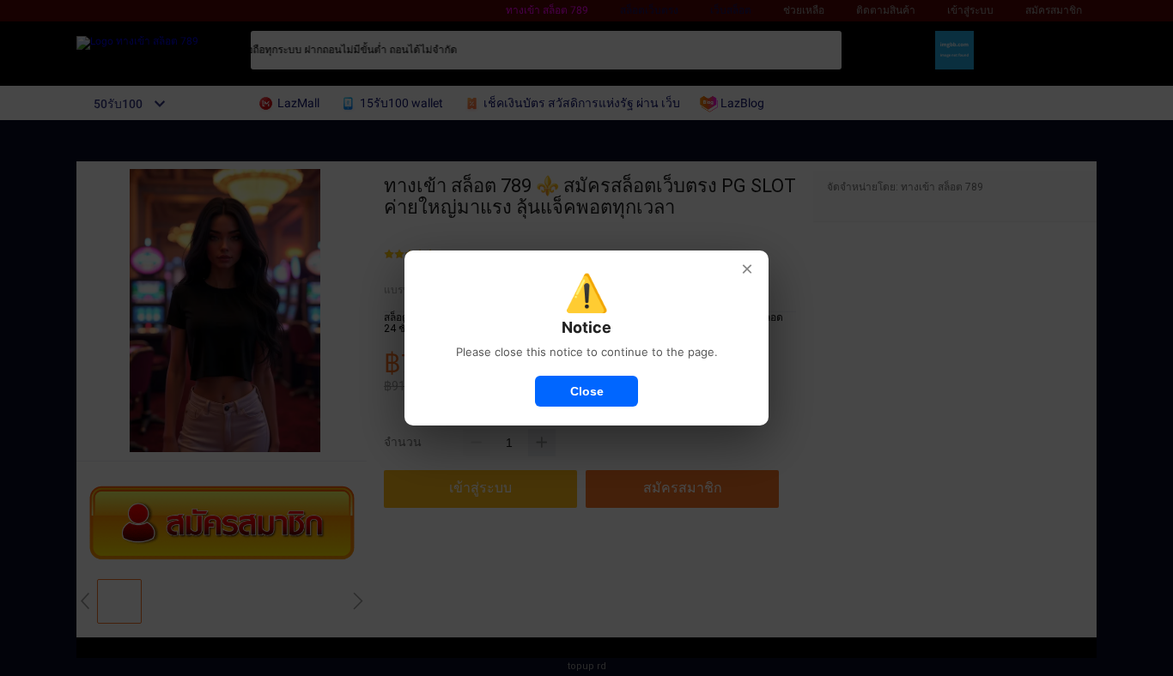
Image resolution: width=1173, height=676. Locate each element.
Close (587, 391)
